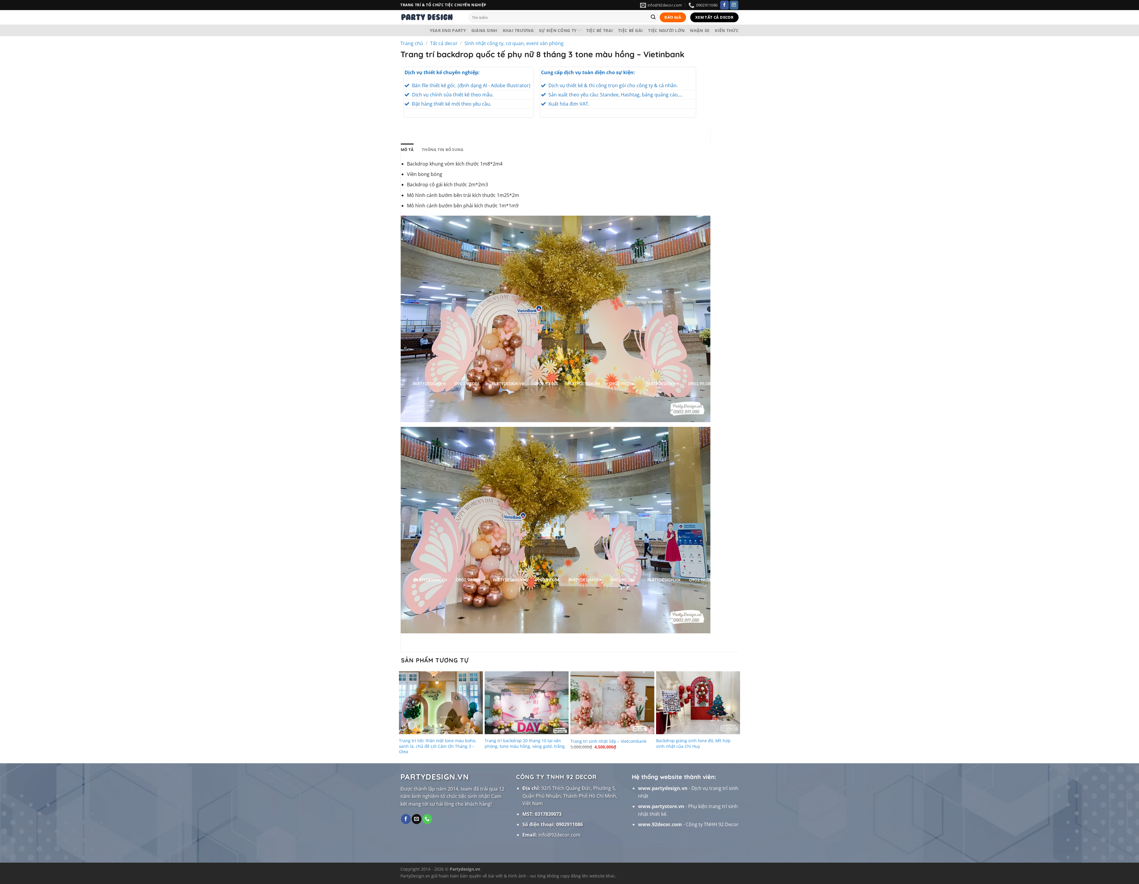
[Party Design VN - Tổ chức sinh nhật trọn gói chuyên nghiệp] (430, 17)
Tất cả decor (444, 43)
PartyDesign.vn (415, 876)
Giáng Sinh (484, 30)
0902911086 (569, 824)
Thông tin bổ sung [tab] (442, 149)
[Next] (737, 716)
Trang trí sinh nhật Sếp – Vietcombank (608, 741)
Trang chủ (411, 43)
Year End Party (448, 30)
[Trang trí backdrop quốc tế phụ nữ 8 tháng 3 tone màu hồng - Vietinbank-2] (555, 530)
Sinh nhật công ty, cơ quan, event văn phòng (514, 43)
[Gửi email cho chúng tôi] (416, 819)
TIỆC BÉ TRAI (599, 30)
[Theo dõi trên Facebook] (724, 5)
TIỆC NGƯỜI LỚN (666, 30)
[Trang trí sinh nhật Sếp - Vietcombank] (612, 702)
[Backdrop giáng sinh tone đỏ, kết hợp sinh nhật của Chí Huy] (698, 702)
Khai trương (518, 30)
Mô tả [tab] (407, 149)
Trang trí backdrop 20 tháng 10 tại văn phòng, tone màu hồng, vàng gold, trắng (525, 743)
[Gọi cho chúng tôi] (427, 819)
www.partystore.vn (661, 806)
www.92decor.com (660, 824)
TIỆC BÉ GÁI (630, 30)
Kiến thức (727, 30)
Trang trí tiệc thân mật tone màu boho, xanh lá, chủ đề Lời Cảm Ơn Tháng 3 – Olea (437, 746)
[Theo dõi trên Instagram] (734, 5)
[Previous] (401, 716)
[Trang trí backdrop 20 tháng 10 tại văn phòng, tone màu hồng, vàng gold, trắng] (527, 702)
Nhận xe (700, 30)
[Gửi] (653, 17)
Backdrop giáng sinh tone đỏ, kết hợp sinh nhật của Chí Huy (693, 743)
